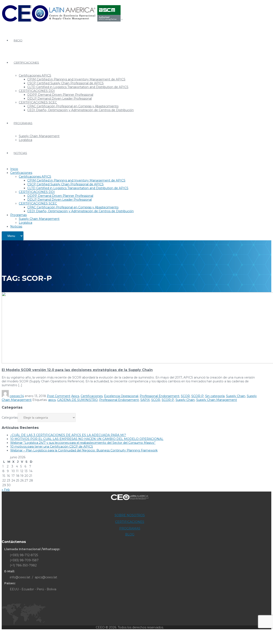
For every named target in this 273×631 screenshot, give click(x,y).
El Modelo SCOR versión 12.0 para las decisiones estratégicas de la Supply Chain (77, 370)
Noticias (20, 153)
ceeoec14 (17, 396)
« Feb (6, 490)
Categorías (10, 417)
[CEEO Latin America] (62, 24)
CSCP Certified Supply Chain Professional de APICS (65, 83)
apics (52, 400)
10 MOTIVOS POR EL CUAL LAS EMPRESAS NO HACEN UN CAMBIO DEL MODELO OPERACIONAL (86, 439)
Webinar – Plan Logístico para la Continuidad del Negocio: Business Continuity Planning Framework (84, 450)
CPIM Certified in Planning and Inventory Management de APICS (76, 79)
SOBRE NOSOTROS (130, 515)
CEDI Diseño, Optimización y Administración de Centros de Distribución (80, 110)
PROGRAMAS (129, 528)
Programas (23, 123)
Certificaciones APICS (35, 75)
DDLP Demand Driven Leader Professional (59, 98)
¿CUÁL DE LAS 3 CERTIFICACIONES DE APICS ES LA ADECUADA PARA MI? (68, 435)
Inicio (18, 40)
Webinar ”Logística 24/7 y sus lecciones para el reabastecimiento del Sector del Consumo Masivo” (82, 443)
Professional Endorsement (159, 396)
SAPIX (145, 400)
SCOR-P (197, 396)
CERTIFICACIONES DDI (37, 91)
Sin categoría (215, 396)
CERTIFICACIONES (129, 522)
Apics (75, 396)
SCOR (185, 396)
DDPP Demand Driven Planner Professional (60, 95)
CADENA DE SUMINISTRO (77, 400)
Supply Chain (235, 396)
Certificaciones (26, 62)
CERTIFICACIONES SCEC (38, 102)
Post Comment (58, 396)
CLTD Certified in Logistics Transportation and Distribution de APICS (77, 87)
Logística (25, 140)
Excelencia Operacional (121, 396)
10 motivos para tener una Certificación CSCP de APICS (51, 446)
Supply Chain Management (39, 136)
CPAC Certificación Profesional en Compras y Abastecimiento (73, 106)
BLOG (129, 534)
